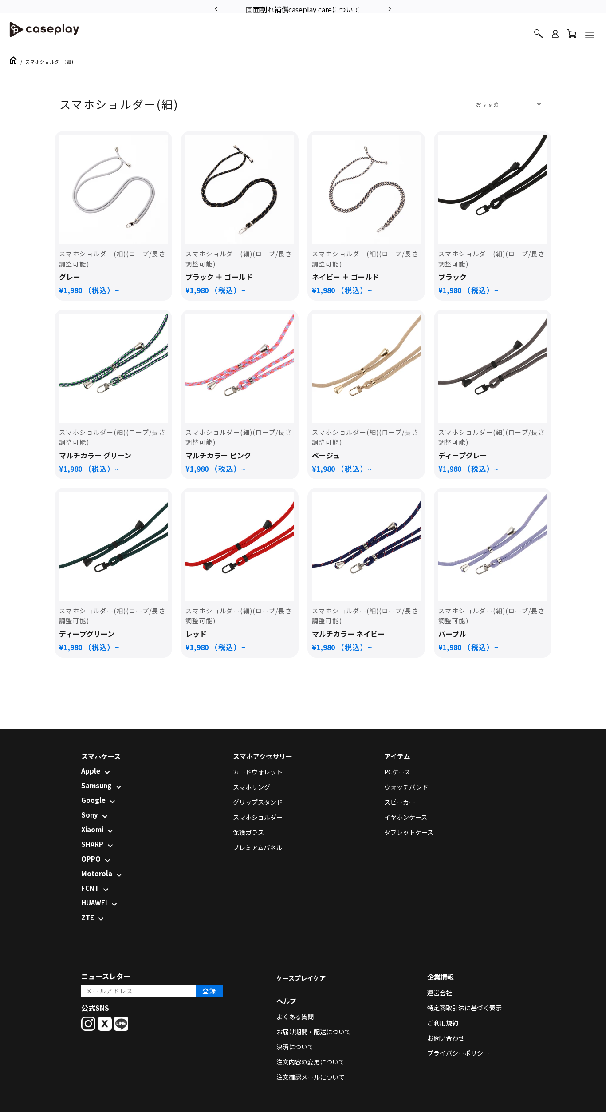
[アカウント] (555, 37)
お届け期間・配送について (313, 1031)
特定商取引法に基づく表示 (464, 1007)
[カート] (571, 36)
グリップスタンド (258, 802)
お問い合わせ (445, 1037)
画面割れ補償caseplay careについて (303, 9)
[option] (303, 8)
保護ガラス (248, 832)
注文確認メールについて (310, 1076)
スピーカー (399, 802)
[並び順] (507, 104)
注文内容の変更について (310, 1061)
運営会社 (439, 992)
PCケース (397, 771)
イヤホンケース (405, 817)
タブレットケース (408, 832)
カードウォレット (258, 771)
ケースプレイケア (301, 977)
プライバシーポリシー (458, 1052)
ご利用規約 (442, 1022)
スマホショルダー (258, 817)
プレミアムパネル (257, 847)
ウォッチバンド (406, 786)
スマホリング (251, 786)
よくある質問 (295, 1016)
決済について (295, 1046)
